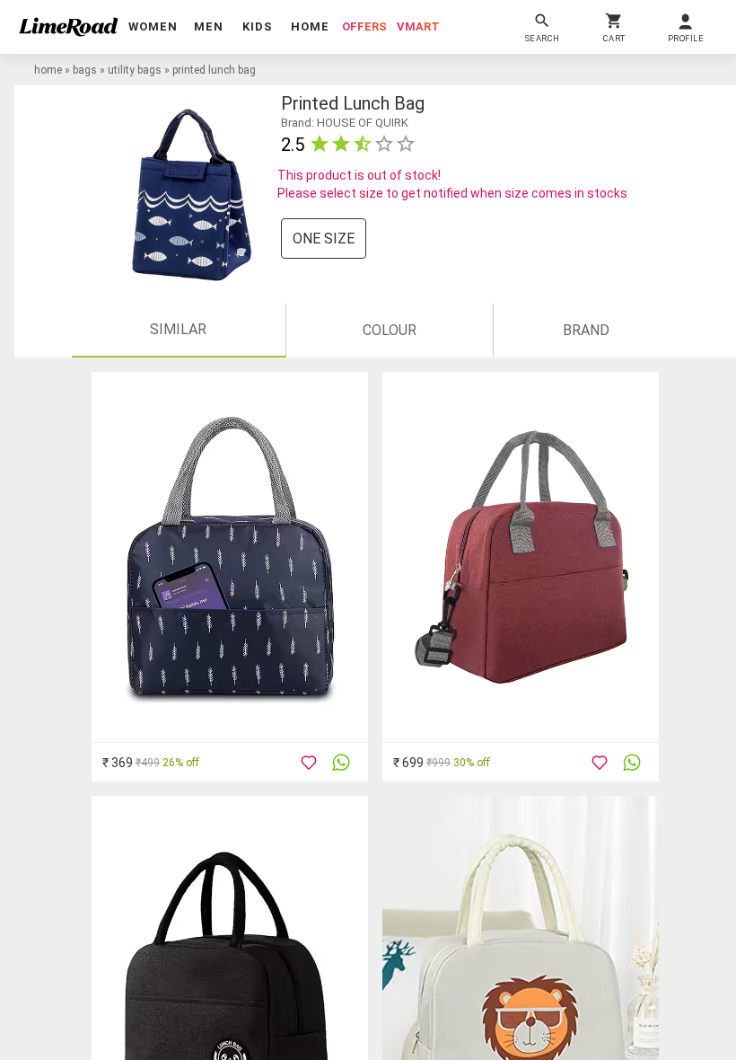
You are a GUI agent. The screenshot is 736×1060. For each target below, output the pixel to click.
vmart (418, 26)
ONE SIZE (324, 238)
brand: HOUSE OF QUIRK (344, 122)
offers (364, 26)
